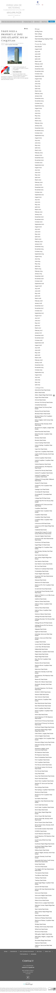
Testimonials (24, 954)
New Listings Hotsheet (27, 951)
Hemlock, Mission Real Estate (43, 614)
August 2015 (38, 375)
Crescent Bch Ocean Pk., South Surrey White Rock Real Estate (43, 533)
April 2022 (37, 177)
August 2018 (38, 286)
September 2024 (39, 106)
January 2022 (38, 185)
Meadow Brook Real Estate (42, 663)
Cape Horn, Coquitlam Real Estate (44, 451)
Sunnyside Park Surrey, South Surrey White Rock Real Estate (44, 861)
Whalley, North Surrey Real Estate (44, 926)
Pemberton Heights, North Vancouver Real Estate (42, 749)
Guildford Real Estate (40, 599)
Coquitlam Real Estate (41, 508)
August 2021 (38, 197)
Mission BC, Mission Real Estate (43, 682)
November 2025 (39, 71)
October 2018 (38, 281)
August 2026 (38, 49)
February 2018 (39, 301)
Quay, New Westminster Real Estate (44, 776)
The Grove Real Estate (41, 866)
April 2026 (37, 59)
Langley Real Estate (40, 642)
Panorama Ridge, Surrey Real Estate (44, 742)
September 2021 (39, 194)
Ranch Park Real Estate (41, 778)
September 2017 (39, 313)
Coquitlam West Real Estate (42, 517)
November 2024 (39, 101)
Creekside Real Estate (41, 530)
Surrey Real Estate (40, 864)
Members (33, 954)
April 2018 (37, 296)
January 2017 (38, 333)
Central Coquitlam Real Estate (43, 458)
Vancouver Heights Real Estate (43, 895)
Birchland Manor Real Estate (42, 413)
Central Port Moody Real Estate (43, 470)
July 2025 (37, 81)
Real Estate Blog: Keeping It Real (44, 39)
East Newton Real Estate (41, 561)
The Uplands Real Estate (41, 873)
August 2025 (38, 78)
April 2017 (37, 325)
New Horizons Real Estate (42, 697)
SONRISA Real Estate (41, 831)
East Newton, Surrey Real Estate (43, 564)
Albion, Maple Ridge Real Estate (43, 395)
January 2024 (38, 125)
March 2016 (38, 357)
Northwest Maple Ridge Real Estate (44, 727)
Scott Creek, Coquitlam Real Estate (44, 807)
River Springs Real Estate (41, 787)
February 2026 (39, 64)
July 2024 (37, 111)
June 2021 (37, 202)
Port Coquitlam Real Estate (42, 760)
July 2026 (37, 51)
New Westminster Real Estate (43, 703)
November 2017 (39, 308)
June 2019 (37, 261)
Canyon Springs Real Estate (42, 442)
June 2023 (37, 143)
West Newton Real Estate (42, 915)
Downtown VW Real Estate (42, 542)
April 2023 (37, 148)
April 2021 (37, 207)
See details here (17, 72)
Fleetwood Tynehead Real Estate (44, 568)
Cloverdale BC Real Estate (42, 492)
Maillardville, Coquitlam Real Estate (44, 651)
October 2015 (38, 370)
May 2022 (37, 175)
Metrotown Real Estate (41, 669)
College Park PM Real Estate (42, 498)
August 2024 (38, 108)
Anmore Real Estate (40, 400)
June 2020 (37, 231)
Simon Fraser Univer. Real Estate (43, 822)
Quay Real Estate (39, 773)
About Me (48, 951)
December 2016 (39, 335)
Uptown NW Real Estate (41, 886)
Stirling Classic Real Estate (42, 850)
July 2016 (37, 347)
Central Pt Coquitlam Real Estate (44, 473)
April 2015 (37, 384)
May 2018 (37, 293)
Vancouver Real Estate (41, 893)
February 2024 (39, 123)
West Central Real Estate (41, 909)
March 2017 (38, 328)
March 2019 (38, 268)
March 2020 (38, 239)
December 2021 (39, 187)
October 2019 (38, 251)
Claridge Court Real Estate (42, 489)
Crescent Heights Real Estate (43, 536)
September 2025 (39, 76)
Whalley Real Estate (40, 924)
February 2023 (39, 152)
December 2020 (39, 217)
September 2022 (39, 165)
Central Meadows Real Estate (43, 464)
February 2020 (39, 241)
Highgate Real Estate (40, 629)
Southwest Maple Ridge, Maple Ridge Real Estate (43, 847)
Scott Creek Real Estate (41, 805)
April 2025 (37, 88)
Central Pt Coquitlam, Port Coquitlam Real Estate (42, 476)
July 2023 (37, 140)
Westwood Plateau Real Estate (43, 918)
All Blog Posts (38, 31)
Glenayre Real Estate (40, 580)
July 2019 (37, 259)
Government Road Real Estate (43, 589)
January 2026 (38, 66)
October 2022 (38, 162)
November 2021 (39, 189)
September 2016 (39, 343)
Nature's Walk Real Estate (42, 694)
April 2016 (37, 355)
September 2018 (39, 283)
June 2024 (37, 113)
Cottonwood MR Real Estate (42, 523)
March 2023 (38, 150)
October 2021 (38, 192)
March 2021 (38, 209)
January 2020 (38, 244)
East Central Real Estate (41, 555)
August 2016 (38, 345)
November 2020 (39, 219)
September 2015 (39, 372)
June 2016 (37, 350)
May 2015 (37, 382)
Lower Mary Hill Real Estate (42, 646)
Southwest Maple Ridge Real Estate (44, 844)
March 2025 (38, 91)
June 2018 (37, 291)
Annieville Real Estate (40, 405)
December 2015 (39, 365)
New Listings (38, 34)
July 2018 (37, 288)
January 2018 (38, 303)
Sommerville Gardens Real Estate (44, 828)
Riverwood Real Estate (41, 792)
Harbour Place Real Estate (42, 607)
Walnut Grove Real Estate (42, 900)
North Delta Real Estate (41, 714)
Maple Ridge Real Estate (41, 656)
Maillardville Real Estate (41, 649)
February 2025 (39, 93)
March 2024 (38, 120)
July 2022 (37, 170)
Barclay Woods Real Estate (42, 411)
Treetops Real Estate (40, 878)
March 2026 (38, 61)
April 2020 (37, 236)
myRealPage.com (28, 984)
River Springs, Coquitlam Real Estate (44, 789)
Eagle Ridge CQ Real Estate (42, 545)
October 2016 (38, 340)
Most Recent (38, 46)
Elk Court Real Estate (40, 566)
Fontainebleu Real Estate (41, 571)
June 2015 (37, 380)
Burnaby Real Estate (40, 438)
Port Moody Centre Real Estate (43, 764)
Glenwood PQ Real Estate (42, 582)
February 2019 (39, 271)
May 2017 (37, 323)
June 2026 (37, 54)
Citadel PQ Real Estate (41, 483)
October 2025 (38, 73)
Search (52, 21)
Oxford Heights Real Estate (42, 736)
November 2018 (39, 278)
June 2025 (37, 83)
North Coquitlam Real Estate (11, 44)
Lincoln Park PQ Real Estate (42, 644)
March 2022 (38, 180)
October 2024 (38, 103)
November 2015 (39, 367)
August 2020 (38, 227)
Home (5, 951)
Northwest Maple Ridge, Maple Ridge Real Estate (43, 730)
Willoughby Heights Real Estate (43, 934)
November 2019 (39, 249)
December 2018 (39, 276)
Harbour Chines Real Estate (42, 601)
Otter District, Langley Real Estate (44, 733)
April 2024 (37, 118)
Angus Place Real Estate (41, 397)
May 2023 (37, 145)
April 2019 (37, 266)
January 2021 (38, 214)
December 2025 (39, 69)
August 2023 (38, 138)
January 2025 (38, 96)
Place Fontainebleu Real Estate (43, 757)
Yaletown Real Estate (40, 943)
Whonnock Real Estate (41, 931)
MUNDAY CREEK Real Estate (43, 692)
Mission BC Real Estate (41, 679)
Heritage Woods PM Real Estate (43, 623)
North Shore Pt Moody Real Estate (44, 721)
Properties (13, 951)
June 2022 (37, 172)
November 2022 (39, 160)
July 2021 (37, 199)
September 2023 (39, 135)
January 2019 (38, 273)
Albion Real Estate (40, 392)
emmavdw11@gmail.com (14, 15)
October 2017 (38, 310)
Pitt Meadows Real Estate (42, 752)
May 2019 (37, 264)
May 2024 (37, 115)
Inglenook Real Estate (41, 631)
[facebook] (14, 17)
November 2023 (39, 130)
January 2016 (38, 362)
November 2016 (39, 338)
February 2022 (39, 182)
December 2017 (39, 305)
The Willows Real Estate (41, 875)
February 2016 (39, 360)
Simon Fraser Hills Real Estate (43, 816)
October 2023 (38, 133)
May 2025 (37, 86)
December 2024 (39, 98)
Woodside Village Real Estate (43, 940)
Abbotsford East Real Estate (42, 390)
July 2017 (37, 318)
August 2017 (38, 315)
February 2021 (38, 212)
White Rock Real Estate (41, 929)
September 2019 (39, 254)
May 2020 (37, 234)
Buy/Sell (39, 951)
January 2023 (38, 155)
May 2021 (37, 204)
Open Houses (38, 36)
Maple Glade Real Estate (41, 654)
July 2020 (37, 229)
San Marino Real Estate (41, 798)
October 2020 (38, 222)
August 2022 (38, 167)
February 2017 (38, 330)
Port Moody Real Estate (41, 771)
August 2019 (38, 256)
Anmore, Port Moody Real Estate (44, 402)
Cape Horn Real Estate (41, 449)
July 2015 (37, 377)
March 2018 (38, 298)
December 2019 (39, 246)
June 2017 (37, 320)
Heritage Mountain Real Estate (43, 616)
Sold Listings (38, 41)
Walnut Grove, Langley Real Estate (44, 903)
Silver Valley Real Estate (41, 810)
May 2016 (37, 352)
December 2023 (39, 128)
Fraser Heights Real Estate (42, 573)
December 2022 (39, 157)
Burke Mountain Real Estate (42, 431)
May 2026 (37, 56)
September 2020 (39, 224)
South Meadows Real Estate (42, 833)
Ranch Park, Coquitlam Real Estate (44, 781)
